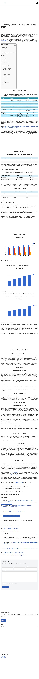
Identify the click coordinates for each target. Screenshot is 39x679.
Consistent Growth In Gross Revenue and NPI (8, 51)
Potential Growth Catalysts (5, 62)
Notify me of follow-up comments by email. (10, 583)
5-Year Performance (4, 55)
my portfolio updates (15, 472)
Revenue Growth (4, 58)
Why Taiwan (4, 66)
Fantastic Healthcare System (7, 68)
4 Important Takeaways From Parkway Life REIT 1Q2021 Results (15, 555)
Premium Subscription (4, 40)
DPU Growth (4, 59)
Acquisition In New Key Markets (6, 65)
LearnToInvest (6, 533)
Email (15, 566)
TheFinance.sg (3, 657)
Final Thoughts (3, 81)
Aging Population (5, 75)
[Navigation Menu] (37, 3)
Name (3, 566)
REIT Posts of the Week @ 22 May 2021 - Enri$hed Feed (13, 552)
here (35, 41)
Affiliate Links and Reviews (5, 82)
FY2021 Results (3, 48)
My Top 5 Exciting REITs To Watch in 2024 (11, 525)
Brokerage (3, 84)
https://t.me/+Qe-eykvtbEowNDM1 (12, 474)
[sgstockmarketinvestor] (9, 3)
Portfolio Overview (4, 47)
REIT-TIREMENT (4, 656)
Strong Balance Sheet (5, 53)
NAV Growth (4, 60)
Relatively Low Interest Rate (7, 69)
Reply (37, 534)
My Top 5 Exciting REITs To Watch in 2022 (11, 528)
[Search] (37, 627)
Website (27, 566)
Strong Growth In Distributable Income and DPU (9, 52)
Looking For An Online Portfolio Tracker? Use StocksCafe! (15, 511)
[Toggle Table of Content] (14, 45)
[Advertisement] (19, 12)
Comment (4, 570)
